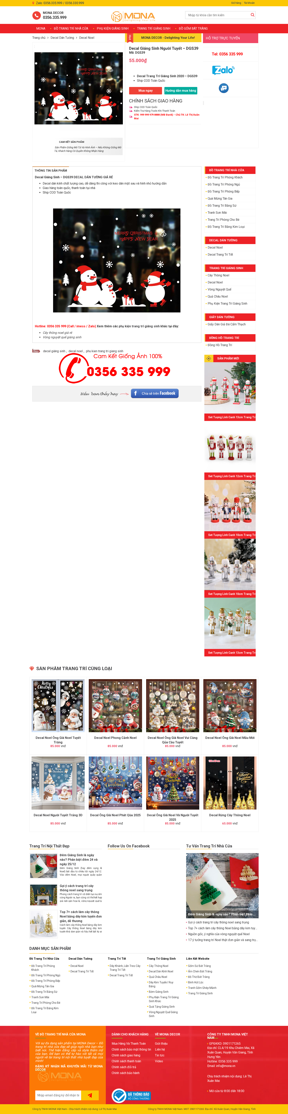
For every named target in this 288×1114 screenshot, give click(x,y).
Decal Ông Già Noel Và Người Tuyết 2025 (172, 817)
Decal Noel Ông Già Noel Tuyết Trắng (58, 740)
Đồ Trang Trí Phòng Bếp (224, 191)
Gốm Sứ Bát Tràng (199, 965)
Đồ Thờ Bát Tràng (199, 976)
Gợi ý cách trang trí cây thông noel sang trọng (218, 922)
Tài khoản (249, 2)
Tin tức (159, 1055)
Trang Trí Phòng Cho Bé (223, 220)
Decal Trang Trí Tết (220, 254)
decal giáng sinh (54, 351)
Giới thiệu (161, 1043)
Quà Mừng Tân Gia (220, 198)
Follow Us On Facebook (129, 846)
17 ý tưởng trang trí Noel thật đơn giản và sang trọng (223, 940)
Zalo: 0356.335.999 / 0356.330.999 (60, 3)
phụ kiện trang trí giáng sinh (139, 326)
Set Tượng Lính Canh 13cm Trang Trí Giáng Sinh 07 (241, 417)
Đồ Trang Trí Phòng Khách (225, 177)
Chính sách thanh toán (126, 1061)
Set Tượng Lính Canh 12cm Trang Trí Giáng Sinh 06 (241, 476)
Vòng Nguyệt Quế (219, 289)
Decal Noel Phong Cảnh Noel (115, 738)
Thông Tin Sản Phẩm (50, 170)
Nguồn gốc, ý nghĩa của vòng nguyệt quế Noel (219, 934)
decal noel (76, 351)
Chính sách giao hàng (126, 1055)
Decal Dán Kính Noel (161, 971)
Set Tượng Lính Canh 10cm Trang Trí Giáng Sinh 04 (241, 593)
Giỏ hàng (236, 2)
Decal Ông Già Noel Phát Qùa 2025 (115, 815)
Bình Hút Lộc (195, 982)
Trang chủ (38, 38)
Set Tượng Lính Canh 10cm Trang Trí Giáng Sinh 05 (241, 535)
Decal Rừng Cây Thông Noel (229, 815)
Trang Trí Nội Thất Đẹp (49, 846)
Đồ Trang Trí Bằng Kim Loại (226, 227)
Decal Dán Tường (62, 38)
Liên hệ (160, 1049)
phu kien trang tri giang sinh (104, 351)
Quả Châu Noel (218, 296)
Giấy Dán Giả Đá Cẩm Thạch (227, 324)
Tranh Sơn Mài (217, 212)
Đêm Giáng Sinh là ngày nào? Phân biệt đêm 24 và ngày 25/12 (79, 859)
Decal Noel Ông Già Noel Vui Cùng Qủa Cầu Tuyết (172, 740)
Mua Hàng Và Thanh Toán (129, 1043)
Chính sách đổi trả (124, 1067)
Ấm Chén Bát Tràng (200, 971)
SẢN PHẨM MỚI (228, 358)
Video (159, 1061)
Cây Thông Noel (218, 275)
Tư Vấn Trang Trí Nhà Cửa (209, 846)
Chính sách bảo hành (125, 1073)
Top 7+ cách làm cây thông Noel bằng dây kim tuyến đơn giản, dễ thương (81, 916)
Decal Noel (86, 38)
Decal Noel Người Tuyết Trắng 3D (58, 815)
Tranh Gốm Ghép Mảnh (202, 987)
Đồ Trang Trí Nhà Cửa (71, 28)
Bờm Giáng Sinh (158, 991)
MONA (40, 28)
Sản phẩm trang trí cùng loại (74, 668)
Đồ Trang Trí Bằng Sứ (222, 205)
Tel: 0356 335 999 (227, 54)
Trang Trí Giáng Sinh (153, 28)
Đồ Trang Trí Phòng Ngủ (224, 184)
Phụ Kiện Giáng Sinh (113, 28)
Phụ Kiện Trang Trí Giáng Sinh (227, 303)
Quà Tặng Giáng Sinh (162, 1006)
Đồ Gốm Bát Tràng (193, 28)
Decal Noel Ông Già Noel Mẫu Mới (229, 738)
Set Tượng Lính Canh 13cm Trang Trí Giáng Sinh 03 (241, 652)
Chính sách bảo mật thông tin (131, 1049)
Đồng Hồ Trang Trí (220, 345)
